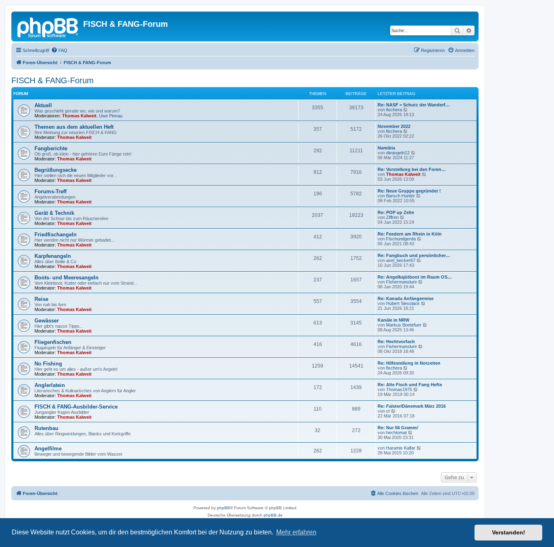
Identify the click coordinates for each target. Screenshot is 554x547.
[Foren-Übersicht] (48, 26)
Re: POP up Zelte (396, 212)
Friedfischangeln (55, 234)
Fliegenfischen (52, 342)
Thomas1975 (399, 389)
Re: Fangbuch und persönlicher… (414, 255)
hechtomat (396, 432)
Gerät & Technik (54, 213)
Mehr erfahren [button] (296, 532)
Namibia (386, 147)
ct (388, 411)
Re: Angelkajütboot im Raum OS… (415, 277)
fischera (394, 109)
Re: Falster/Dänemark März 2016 (412, 406)
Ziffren (392, 217)
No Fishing (48, 364)
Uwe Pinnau (110, 115)
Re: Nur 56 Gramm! (398, 427)
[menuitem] (59, 50)
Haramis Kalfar (400, 447)
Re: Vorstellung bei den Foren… (412, 169)
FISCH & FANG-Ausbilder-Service (76, 407)
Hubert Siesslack (403, 303)
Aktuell (43, 105)
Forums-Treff (50, 191)
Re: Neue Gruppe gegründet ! (409, 190)
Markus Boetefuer (403, 324)
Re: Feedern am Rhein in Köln (410, 233)
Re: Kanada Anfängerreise (406, 298)
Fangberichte (50, 148)
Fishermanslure (401, 281)
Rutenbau (46, 428)
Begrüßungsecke (55, 170)
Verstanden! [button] (508, 532)
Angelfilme (48, 448)
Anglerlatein (49, 385)
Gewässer (46, 321)
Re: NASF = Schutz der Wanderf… (414, 104)
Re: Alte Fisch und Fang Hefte (410, 384)
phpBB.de (273, 515)
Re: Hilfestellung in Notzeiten (409, 363)
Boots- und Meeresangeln (66, 278)
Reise (41, 299)
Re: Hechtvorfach (396, 341)
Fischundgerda (401, 238)
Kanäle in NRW (393, 320)
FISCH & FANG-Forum (52, 80)
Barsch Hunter (400, 195)
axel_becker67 (400, 260)
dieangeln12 (398, 152)
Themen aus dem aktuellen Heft (74, 127)
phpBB (223, 508)
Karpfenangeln (52, 256)
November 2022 (394, 126)
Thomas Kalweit (79, 115)
